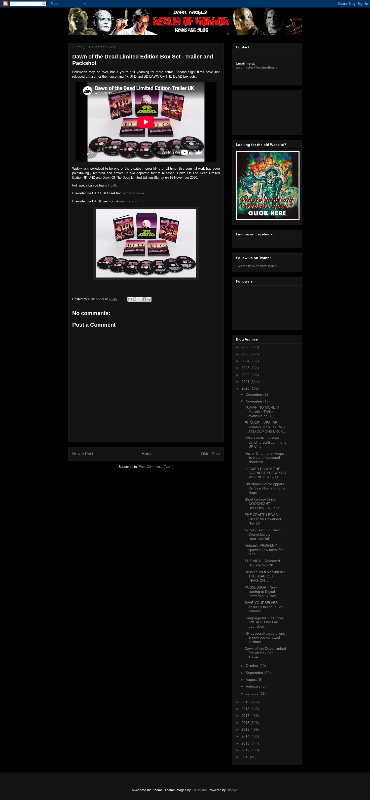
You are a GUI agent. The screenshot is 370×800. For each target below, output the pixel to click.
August (252, 680)
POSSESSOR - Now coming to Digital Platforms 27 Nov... (262, 591)
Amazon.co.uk (133, 193)
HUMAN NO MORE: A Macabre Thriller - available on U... (262, 411)
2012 (245, 750)
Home (147, 454)
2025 (245, 354)
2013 (245, 743)
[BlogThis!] (134, 299)
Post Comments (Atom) (156, 467)
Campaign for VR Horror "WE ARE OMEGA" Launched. (264, 622)
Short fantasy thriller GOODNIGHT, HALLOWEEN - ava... (263, 503)
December (254, 394)
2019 (245, 702)
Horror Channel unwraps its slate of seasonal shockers (264, 457)
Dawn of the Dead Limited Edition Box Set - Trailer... (265, 653)
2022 (245, 375)
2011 (245, 757)
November (254, 401)
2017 (245, 716)
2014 (245, 736)
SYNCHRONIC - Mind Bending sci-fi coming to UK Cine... (265, 442)
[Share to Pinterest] (149, 299)
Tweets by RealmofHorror (256, 266)
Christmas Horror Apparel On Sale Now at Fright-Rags (265, 488)
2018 (245, 709)
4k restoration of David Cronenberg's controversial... (263, 534)
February (253, 686)
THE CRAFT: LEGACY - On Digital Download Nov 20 (263, 519)
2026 (245, 347)
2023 (245, 368)
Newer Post (82, 454)
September (255, 673)
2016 (245, 723)
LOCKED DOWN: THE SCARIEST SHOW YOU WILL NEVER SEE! (265, 473)
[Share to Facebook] (144, 299)
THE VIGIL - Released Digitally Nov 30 (262, 563)
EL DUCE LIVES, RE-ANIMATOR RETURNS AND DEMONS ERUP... (265, 427)
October (253, 666)
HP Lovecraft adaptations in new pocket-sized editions (265, 637)
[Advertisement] (258, 111)
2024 (245, 361)
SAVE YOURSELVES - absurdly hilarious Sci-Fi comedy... (265, 607)
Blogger (232, 790)
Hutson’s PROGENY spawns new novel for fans (264, 549)
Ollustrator (199, 790)
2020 (245, 388)
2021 (245, 382)
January (253, 693)
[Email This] (129, 299)
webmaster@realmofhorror (257, 67)
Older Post (210, 454)
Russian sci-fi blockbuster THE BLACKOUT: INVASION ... (265, 576)
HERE (112, 185)
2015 (245, 729)
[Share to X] (139, 299)
